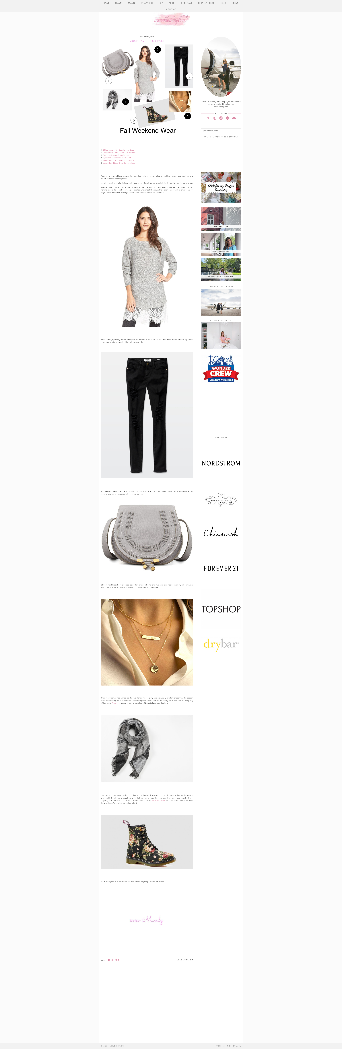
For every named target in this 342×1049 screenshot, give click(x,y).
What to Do (147, 3)
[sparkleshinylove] (171, 14)
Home (223, 3)
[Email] (234, 118)
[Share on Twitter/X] (112, 960)
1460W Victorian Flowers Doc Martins (118, 160)
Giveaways (186, 3)
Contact (171, 9)
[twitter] (208, 118)
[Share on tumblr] (119, 960)
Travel (131, 3)
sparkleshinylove (116, 1046)
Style (106, 3)
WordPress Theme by (228, 1046)
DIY (161, 3)
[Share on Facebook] (109, 960)
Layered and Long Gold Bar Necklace (119, 163)
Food (172, 3)
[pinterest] (227, 118)
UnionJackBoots (158, 800)
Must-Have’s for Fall (147, 40)
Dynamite (116, 703)
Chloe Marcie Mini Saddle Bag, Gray (118, 150)
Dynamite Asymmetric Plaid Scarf (117, 158)
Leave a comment (185, 960)
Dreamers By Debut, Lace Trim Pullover (119, 152)
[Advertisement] (223, 413)
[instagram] (214, 118)
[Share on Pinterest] (116, 960)
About (235, 3)
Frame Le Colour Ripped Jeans (116, 155)
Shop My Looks (206, 3)
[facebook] (221, 118)
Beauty (118, 3)
